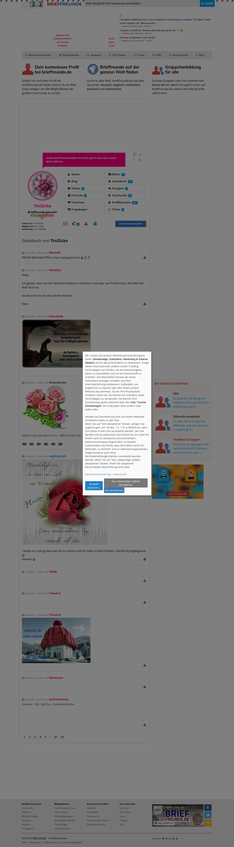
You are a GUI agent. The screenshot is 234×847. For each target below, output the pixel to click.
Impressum (119, 474)
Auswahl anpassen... (94, 485)
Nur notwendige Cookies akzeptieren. (126, 483)
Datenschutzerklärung (98, 474)
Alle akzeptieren (114, 490)
